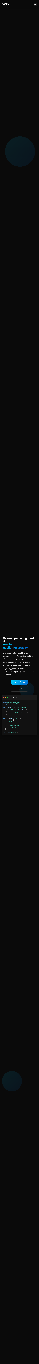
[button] (35, 4)
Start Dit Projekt (19, 682)
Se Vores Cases (19, 689)
